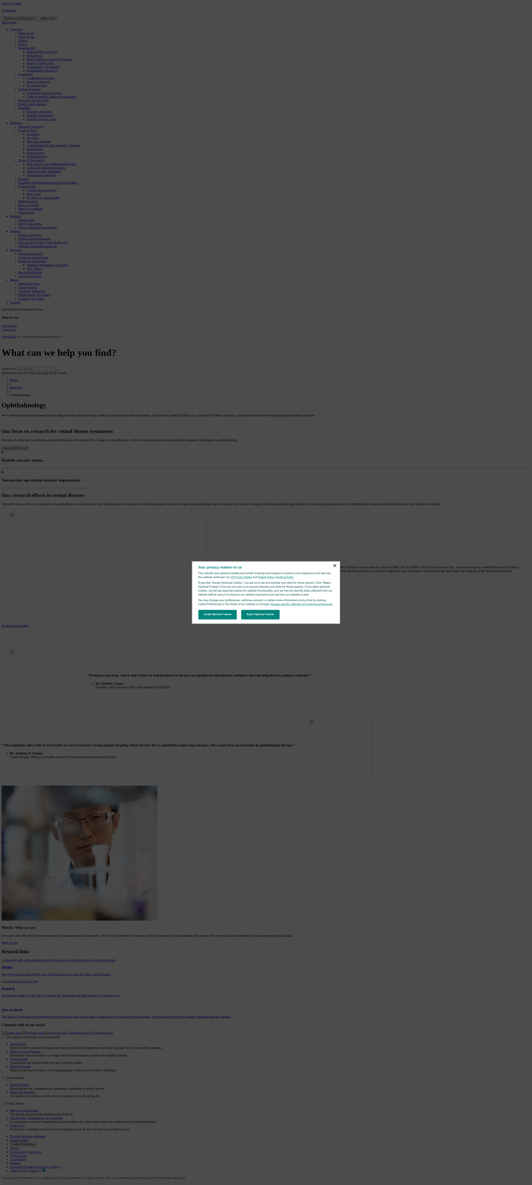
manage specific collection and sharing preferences (301, 604)
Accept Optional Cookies (218, 614)
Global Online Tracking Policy (276, 577)
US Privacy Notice (241, 577)
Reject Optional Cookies (260, 614)
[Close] (334, 565)
